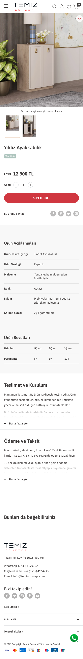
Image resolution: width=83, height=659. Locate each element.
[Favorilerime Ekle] (79, 18)
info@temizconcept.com (29, 576)
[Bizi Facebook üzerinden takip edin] (7, 595)
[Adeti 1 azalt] (16, 185)
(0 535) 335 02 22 (28, 565)
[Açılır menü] (6, 6)
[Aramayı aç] (54, 6)
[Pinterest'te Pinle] (61, 213)
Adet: (7, 184)
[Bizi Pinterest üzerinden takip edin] (30, 595)
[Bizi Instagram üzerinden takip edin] (22, 595)
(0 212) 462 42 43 (39, 571)
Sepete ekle (41, 198)
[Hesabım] (61, 6)
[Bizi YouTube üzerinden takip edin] (37, 595)
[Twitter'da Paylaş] (68, 213)
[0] (76, 6)
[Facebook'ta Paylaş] (53, 213)
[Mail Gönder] (76, 213)
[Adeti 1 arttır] (30, 185)
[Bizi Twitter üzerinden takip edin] (14, 595)
